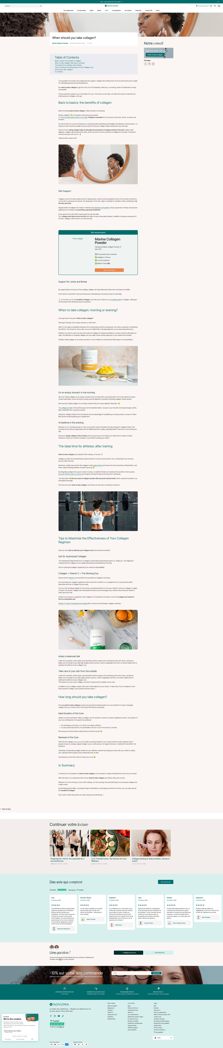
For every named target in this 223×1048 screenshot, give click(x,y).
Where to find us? (133, 1008)
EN (218, 1)
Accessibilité (159, 1032)
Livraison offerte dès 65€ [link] (64, 992)
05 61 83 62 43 (159, 952)
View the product (109, 270)
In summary (59, 72)
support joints (97, 465)
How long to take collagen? (64, 69)
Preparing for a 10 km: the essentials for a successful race (68, 860)
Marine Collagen (112, 1005)
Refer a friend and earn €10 (162, 1014)
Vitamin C (72, 578)
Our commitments (133, 1014)
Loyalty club (157, 1016)
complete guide (116, 300)
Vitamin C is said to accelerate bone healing (72, 603)
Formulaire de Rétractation (161, 1021)
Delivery (156, 1008)
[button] (211, 6)
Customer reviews (159, 1019)
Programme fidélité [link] (127, 992)
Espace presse (132, 1025)
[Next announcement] (167, 1)
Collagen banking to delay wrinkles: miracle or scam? (151, 860)
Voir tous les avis (166, 882)
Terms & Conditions (159, 1029)
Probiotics (110, 1016)
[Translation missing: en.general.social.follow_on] (51, 1016)
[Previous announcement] (55, 1)
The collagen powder (65, 408)
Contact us (157, 1010)
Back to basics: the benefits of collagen (68, 61)
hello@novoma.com (129, 952)
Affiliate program (133, 1027)
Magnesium (111, 1008)
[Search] (41, 5)
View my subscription (160, 1012)
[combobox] (23, 5)
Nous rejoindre (132, 1029)
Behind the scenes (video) (135, 1016)
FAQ (60, 959)
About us (130, 1012)
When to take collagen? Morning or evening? (70, 63)
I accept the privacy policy (121, 977)
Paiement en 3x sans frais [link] (96, 992)
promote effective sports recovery (70, 474)
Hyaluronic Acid (112, 1014)
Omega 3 (110, 1010)
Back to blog (6, 809)
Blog (129, 1005)
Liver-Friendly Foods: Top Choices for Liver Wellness (109, 860)
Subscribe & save (133, 1010)
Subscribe (156, 973)
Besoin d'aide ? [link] (158, 992)
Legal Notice (157, 1025)
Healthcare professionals (135, 1023)
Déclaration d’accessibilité (161, 1023)
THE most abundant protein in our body (74, 117)
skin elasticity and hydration (100, 208)
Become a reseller (133, 1021)
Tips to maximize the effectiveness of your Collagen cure (74, 67)
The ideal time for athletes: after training (68, 65)
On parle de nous (133, 1019)
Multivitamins (111, 1019)
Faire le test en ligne (154, 55)
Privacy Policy (158, 1027)
